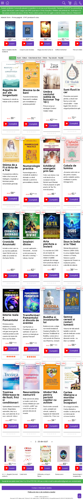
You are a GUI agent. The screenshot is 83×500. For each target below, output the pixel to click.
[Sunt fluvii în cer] (72, 74)
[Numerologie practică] (31, 151)
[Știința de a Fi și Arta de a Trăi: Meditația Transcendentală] (11, 150)
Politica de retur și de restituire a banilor (41, 492)
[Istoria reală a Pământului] (11, 300)
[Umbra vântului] (51, 75)
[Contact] (80, 3)
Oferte (45, 58)
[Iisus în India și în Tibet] (72, 226)
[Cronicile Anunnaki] (11, 226)
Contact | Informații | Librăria (41, 488)
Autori (19, 58)
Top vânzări (53, 58)
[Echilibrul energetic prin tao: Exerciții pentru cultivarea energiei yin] (51, 151)
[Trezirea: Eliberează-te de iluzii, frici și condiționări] (11, 377)
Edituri (24, 58)
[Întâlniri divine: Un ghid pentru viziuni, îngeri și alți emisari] (31, 226)
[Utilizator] (75, 3)
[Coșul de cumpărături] (69, 3)
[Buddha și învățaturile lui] (51, 301)
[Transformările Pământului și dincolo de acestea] (31, 300)
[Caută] (63, 3)
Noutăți (60, 58)
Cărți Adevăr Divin (34, 58)
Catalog (12, 58)
